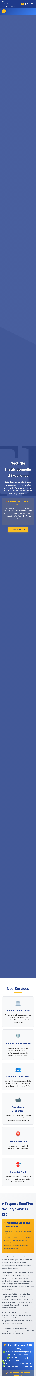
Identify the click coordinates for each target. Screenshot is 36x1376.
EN (27, 4)
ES (32, 4)
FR (22, 4)
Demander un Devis (18, 530)
